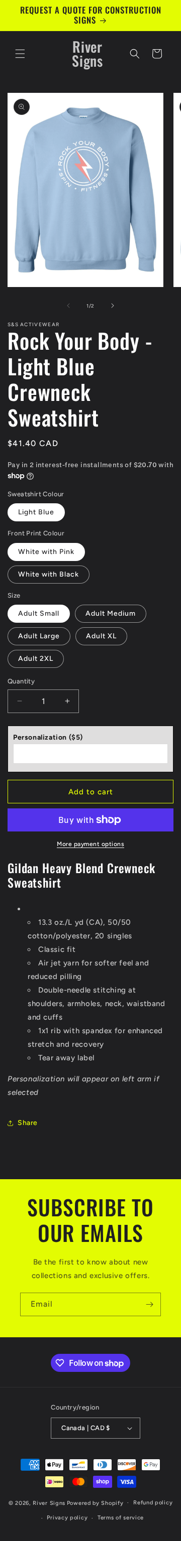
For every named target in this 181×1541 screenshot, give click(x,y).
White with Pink (46, 551)
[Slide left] (68, 306)
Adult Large (39, 636)
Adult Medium (110, 613)
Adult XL (101, 636)
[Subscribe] (149, 1304)
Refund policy (152, 1502)
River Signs (49, 1502)
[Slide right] (113, 306)
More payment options (90, 844)
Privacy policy (67, 1517)
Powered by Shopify (95, 1502)
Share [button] (28, 1122)
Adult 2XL (35, 658)
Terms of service (121, 1517)
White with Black (48, 574)
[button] (20, 54)
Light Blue (36, 512)
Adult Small (38, 613)
